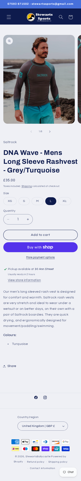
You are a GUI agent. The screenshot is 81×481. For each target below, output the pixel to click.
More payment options (40, 257)
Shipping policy (57, 462)
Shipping (27, 186)
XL (67, 202)
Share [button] (11, 366)
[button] (9, 17)
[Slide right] (49, 131)
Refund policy (35, 462)
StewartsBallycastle (38, 456)
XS (12, 202)
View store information (24, 280)
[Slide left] (31, 131)
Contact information (42, 468)
